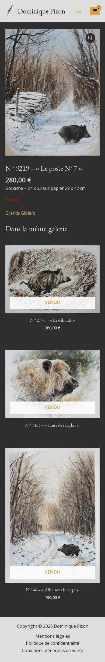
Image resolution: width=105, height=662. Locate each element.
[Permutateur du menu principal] (78, 11)
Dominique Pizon (41, 11)
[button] (90, 38)
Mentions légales (52, 636)
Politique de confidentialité (52, 643)
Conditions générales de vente (52, 650)
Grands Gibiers (20, 213)
